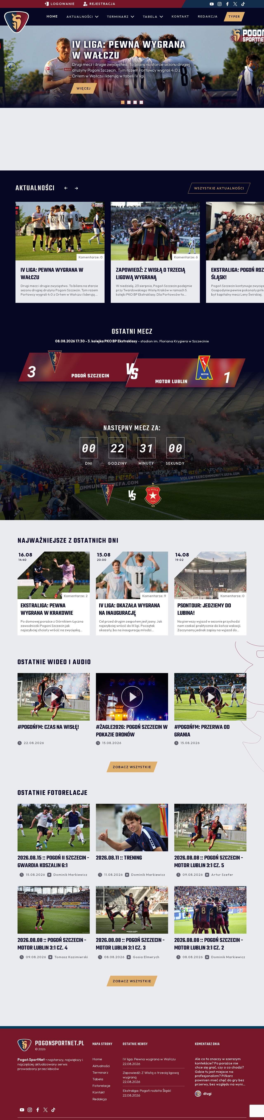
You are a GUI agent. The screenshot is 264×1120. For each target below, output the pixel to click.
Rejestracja (103, 4)
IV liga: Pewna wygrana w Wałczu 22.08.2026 (149, 1061)
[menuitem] (52, 16)
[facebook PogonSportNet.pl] (227, 4)
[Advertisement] (132, 139)
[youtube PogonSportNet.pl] (211, 4)
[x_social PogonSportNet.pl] (235, 4)
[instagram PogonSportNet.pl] (219, 4)
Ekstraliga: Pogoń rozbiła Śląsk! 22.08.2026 (147, 1092)
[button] (11, 67)
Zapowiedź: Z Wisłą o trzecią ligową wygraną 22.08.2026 (151, 1077)
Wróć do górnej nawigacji (132, 1032)
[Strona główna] (16, 22)
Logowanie (63, 4)
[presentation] (66, 188)
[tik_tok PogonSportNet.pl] (243, 4)
